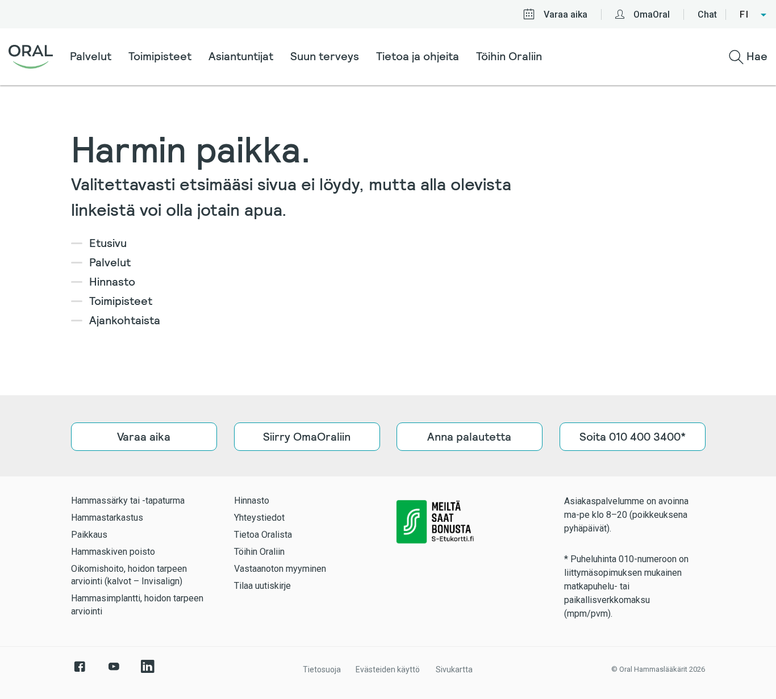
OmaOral (651, 14)
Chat (707, 14)
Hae (755, 56)
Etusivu (108, 243)
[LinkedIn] (147, 672)
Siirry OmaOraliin (307, 436)
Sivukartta (454, 669)
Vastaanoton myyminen (280, 568)
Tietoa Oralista (263, 534)
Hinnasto (112, 281)
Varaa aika (565, 14)
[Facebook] (79, 672)
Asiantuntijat (240, 56)
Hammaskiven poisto (113, 551)
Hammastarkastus (107, 517)
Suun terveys (324, 56)
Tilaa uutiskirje (262, 585)
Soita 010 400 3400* (632, 436)
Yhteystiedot (259, 517)
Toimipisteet (159, 56)
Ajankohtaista (124, 320)
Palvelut (90, 56)
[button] (753, 14)
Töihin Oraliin (509, 56)
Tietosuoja (322, 669)
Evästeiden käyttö (388, 669)
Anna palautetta (469, 436)
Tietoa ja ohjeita (417, 56)
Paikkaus (89, 534)
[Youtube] (113, 672)
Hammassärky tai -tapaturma (128, 500)
